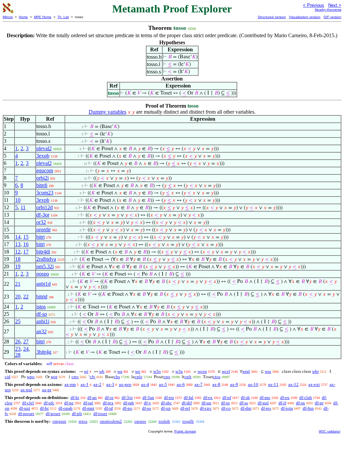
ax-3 (110, 384)
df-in (225, 402)
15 (26, 237)
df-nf (226, 397)
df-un (206, 402)
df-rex (108, 402)
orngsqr (59, 421)
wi (86, 371)
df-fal (189, 397)
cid (7, 376)
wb (101, 371)
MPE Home (42, 17)
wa (119, 371)
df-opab (65, 408)
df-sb (245, 397)
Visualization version (304, 17)
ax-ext (314, 384)
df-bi (75, 397)
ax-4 (145, 384)
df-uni (24, 408)
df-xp (166, 408)
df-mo (265, 397)
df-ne (69, 402)
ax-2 (97, 384)
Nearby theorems (328, 9)
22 (26, 296)
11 (23, 207)
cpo (167, 376)
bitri (40, 237)
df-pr (319, 402)
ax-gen (125, 384)
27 (26, 341)
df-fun (308, 408)
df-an (92, 397)
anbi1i (42, 321)
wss (268, 371)
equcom (44, 170)
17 (26, 251)
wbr (315, 371)
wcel (226, 371)
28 (17, 355)
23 (17, 349)
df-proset (26, 413)
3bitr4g (43, 352)
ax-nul (26, 389)
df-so (41, 314)
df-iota (287, 408)
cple (138, 376)
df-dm (246, 408)
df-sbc (166, 402)
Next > (334, 5)
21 (17, 284)
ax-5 (163, 384)
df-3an (148, 397)
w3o (157, 371)
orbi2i (42, 178)
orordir (43, 229)
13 (17, 244)
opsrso (140, 421)
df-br (44, 408)
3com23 (44, 192)
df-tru (169, 397)
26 (17, 341)
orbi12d (44, 207)
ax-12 (293, 384)
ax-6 (181, 384)
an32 (41, 331)
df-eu (285, 397)
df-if (282, 402)
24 (26, 349)
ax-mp (70, 384)
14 (17, 237)
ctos (216, 376)
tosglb (188, 421)
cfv (92, 376)
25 (17, 321)
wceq (202, 371)
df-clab (305, 397)
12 (17, 251)
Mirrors (8, 17)
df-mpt (88, 408)
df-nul (263, 402)
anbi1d (43, 284)
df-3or (42, 215)
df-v (147, 402)
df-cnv (206, 408)
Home (23, 17)
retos (83, 421)
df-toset (100, 413)
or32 (41, 222)
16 (26, 244)
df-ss (244, 402)
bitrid (41, 296)
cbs (117, 376)
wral (246, 371)
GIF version (332, 17)
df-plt (77, 413)
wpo (31, 376)
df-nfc (49, 402)
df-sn (300, 402)
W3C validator (329, 431)
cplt (187, 376)
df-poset (53, 413)
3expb (42, 156)
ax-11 (273, 384)
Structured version (272, 17)
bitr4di (43, 251)
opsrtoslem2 (111, 421)
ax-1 (85, 384)
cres (75, 376)
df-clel (28, 402)
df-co (226, 408)
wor (54, 376)
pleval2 (44, 148)
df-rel (185, 408)
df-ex (208, 397)
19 (17, 266)
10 (17, 200)
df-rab (128, 402)
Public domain (185, 431)
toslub (164, 421)
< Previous (313, 5)
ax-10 (253, 384)
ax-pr (46, 389)
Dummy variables (107, 112)
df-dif (187, 402)
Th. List (63, 17)
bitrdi (41, 185)
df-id (108, 408)
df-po (127, 408)
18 (17, 259)
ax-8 (216, 384)
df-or (109, 397)
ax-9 (234, 384)
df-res (266, 408)
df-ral (88, 402)
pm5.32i (45, 266)
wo (137, 371)
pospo (42, 274)
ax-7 (199, 384)
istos (41, 306)
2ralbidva (46, 259)
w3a (179, 371)
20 (17, 296)
